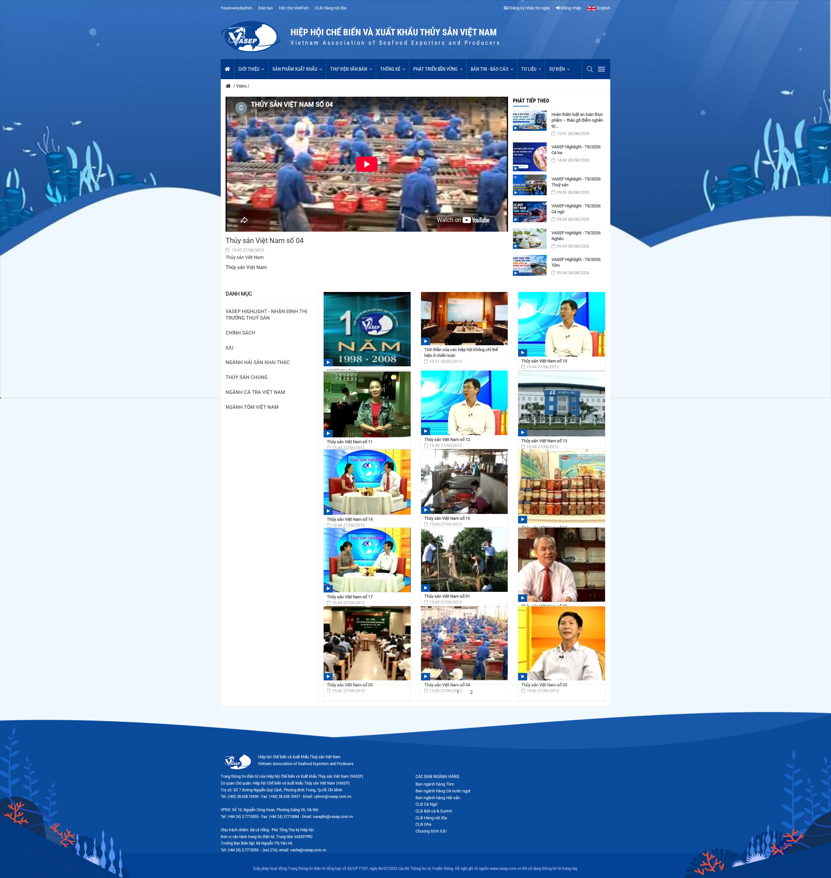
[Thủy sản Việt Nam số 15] (464, 481)
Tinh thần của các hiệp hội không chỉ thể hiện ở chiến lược (461, 352)
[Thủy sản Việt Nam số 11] (367, 404)
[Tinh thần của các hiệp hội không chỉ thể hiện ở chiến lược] (464, 319)
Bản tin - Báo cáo (489, 69)
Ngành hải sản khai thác (258, 362)
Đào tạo (265, 8)
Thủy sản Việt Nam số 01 (447, 596)
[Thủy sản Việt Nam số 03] (367, 643)
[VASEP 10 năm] (367, 329)
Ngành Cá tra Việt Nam (255, 392)
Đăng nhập (570, 8)
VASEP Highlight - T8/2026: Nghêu (576, 235)
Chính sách (240, 333)
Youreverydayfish (236, 8)
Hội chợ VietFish (294, 8)
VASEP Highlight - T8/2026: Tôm (576, 262)
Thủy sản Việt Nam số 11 (350, 441)
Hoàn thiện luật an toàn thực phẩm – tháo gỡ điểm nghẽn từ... (577, 120)
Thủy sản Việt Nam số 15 (447, 518)
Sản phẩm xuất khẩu (294, 69)
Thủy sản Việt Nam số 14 (350, 519)
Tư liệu (528, 69)
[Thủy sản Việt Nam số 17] (367, 560)
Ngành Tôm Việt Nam (252, 407)
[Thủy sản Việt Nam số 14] (367, 482)
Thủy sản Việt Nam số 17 (350, 596)
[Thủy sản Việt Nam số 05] (561, 643)
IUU (229, 348)
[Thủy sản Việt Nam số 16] (561, 486)
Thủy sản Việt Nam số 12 (447, 439)
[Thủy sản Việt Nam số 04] (464, 643)
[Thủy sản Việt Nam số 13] (561, 403)
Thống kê (390, 69)
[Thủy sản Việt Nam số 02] (561, 565)
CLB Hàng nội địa (330, 8)
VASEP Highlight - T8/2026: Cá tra (576, 149)
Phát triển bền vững (435, 69)
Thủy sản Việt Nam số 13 (544, 440)
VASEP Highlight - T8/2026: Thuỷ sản (576, 182)
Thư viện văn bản (348, 69)
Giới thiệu (248, 69)
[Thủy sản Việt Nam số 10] (561, 324)
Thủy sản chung (246, 377)
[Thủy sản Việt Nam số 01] (464, 560)
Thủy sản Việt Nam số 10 (544, 361)
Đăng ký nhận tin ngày (529, 8)
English (603, 8)
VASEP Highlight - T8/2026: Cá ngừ (576, 208)
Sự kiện (557, 69)
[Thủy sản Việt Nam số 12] (464, 403)
